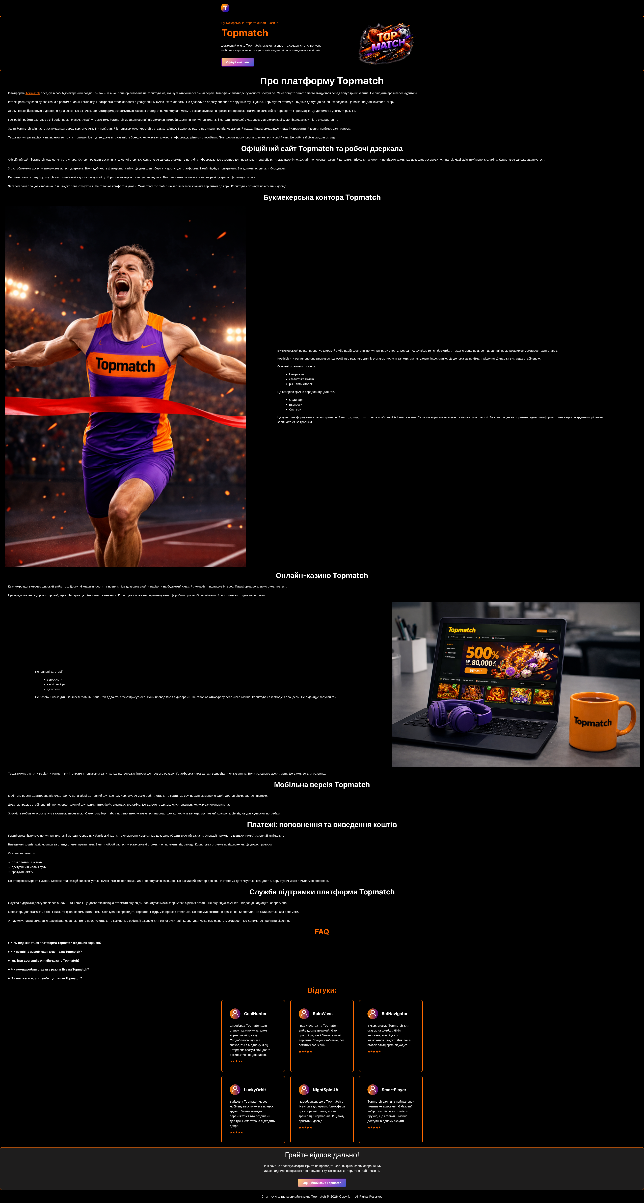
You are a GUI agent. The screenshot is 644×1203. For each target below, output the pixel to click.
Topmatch (32, 93)
